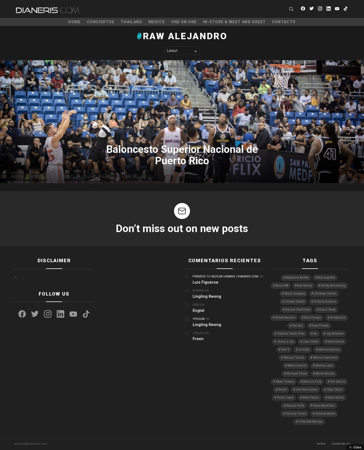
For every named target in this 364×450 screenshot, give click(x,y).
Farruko (297, 325)
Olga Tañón (335, 389)
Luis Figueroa (205, 282)
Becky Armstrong (333, 285)
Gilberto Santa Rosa (291, 333)
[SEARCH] (291, 9)
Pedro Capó (285, 397)
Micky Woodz (325, 373)
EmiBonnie (338, 317)
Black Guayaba (295, 293)
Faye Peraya (320, 325)
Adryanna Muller (297, 277)
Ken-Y (285, 349)
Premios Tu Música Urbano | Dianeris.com (225, 276)
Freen (198, 338)
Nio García (337, 381)
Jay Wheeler (335, 333)
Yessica (198, 319)
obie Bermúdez (307, 389)
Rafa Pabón (311, 397)
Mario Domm (297, 365)
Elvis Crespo (312, 317)
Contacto (284, 22)
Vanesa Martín (325, 413)
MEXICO (156, 22)
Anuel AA (282, 285)
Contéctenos (341, 443)
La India (303, 349)
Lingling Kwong (207, 296)
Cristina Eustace (325, 301)
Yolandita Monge (310, 421)
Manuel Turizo (294, 357)
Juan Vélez (310, 341)
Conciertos (101, 22)
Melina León (324, 365)
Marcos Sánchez (325, 357)
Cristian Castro (295, 301)
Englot (198, 310)
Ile (315, 333)
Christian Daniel (325, 293)
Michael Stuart (296, 373)
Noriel (282, 389)
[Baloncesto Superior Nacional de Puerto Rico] (182, 121)
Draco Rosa (327, 309)
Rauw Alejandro (324, 405)
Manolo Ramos (329, 349)
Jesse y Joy (285, 341)
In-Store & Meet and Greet (234, 22)
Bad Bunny (304, 285)
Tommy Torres (296, 413)
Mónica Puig (312, 381)
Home (74, 22)
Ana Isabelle (326, 277)
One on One (184, 22)
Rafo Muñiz (336, 397)
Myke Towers (285, 381)
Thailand (131, 22)
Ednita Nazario (285, 317)
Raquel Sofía (295, 405)
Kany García (335, 341)
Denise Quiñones (297, 309)
